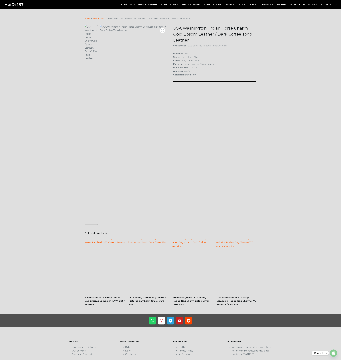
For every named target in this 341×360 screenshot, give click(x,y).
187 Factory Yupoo (213, 4)
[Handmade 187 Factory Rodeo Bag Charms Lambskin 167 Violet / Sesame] (105, 266)
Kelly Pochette (297, 4)
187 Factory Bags (169, 4)
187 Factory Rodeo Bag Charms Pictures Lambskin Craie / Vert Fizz (147, 301)
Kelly (240, 4)
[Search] (336, 5)
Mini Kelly (281, 4)
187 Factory (126, 4)
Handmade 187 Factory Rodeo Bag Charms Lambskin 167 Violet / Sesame (105, 301)
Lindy (251, 4)
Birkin (229, 4)
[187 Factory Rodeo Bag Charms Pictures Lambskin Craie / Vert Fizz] (149, 266)
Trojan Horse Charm (215, 46)
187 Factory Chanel (147, 4)
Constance (265, 4)
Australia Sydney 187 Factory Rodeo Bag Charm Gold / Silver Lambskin (190, 301)
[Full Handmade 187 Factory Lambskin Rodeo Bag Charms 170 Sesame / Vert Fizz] (236, 266)
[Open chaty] (333, 353)
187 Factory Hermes (190, 4)
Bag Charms (195, 46)
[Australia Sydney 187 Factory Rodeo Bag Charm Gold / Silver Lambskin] (192, 266)
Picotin (324, 4)
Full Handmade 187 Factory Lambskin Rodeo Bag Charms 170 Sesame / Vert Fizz (236, 301)
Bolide (311, 4)
